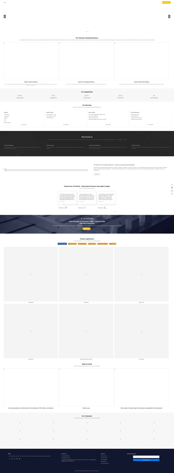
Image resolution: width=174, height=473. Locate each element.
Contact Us (86, 228)
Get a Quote (166, 2)
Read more (97, 174)
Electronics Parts (104, 457)
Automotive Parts (104, 455)
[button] (85, 31)
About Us (68, 2)
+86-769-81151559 (65, 455)
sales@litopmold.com (66, 457)
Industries (87, 2)
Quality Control (98, 2)
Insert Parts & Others (105, 463)
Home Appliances (104, 459)
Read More (24, 124)
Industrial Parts (103, 461)
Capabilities (77, 2)
